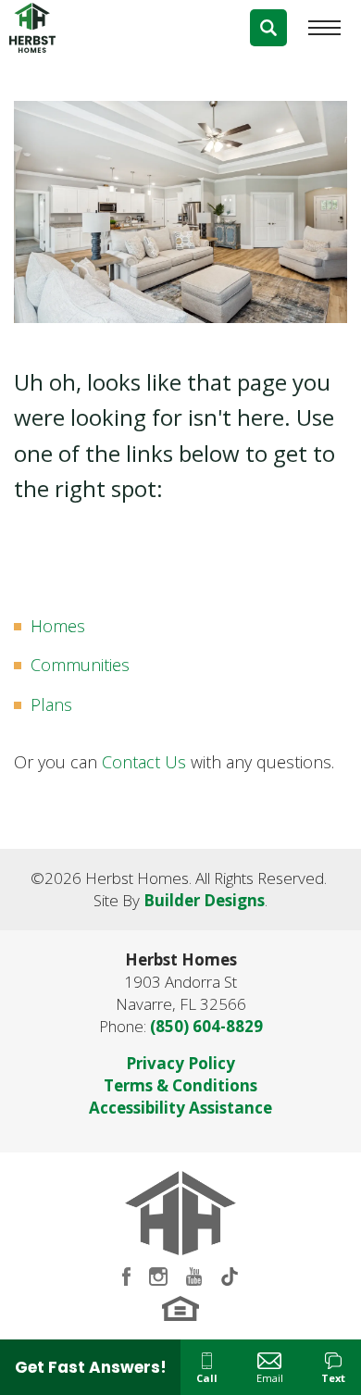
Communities (80, 665)
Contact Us (144, 762)
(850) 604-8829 (206, 1026)
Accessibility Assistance (180, 1107)
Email (269, 1378)
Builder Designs (204, 900)
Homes (58, 626)
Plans (51, 704)
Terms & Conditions (180, 1085)
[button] (268, 27)
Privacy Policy (180, 1063)
